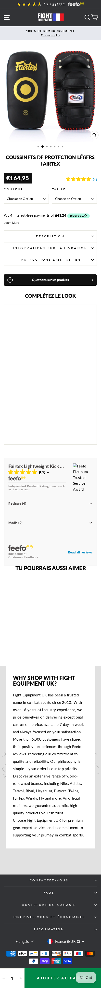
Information (49, 929)
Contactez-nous (49, 880)
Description (50, 236)
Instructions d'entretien (50, 259)
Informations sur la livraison (50, 248)
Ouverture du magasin (49, 905)
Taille (59, 189)
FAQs (48, 892)
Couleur (14, 189)
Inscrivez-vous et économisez (49, 917)
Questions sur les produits (50, 280)
